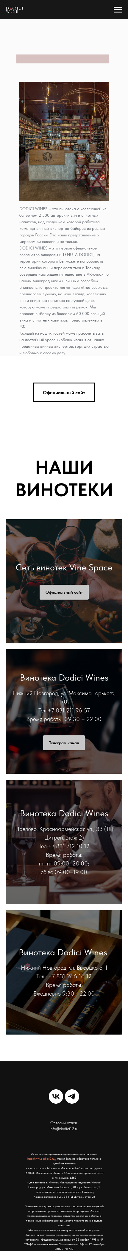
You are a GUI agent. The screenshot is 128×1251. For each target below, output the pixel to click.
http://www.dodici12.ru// (41, 1158)
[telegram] (72, 1096)
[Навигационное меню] (118, 10)
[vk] (56, 1096)
